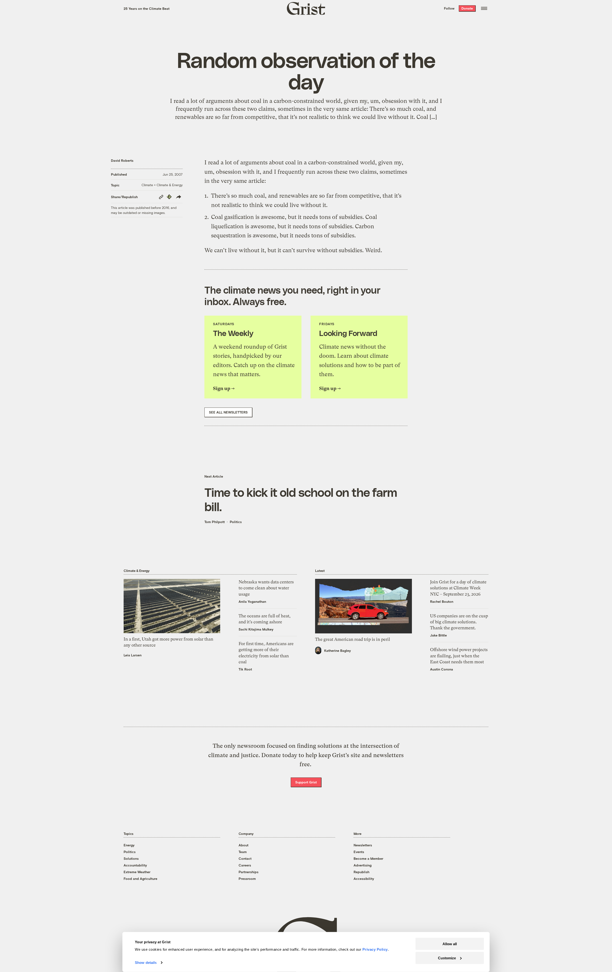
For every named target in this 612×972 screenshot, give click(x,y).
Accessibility (364, 879)
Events (359, 852)
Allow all (450, 944)
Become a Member (368, 858)
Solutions (131, 858)
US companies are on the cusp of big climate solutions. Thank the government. (459, 621)
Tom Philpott (214, 522)
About (243, 845)
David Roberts (122, 160)
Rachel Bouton (441, 601)
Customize (447, 958)
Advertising (363, 865)
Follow (449, 8)
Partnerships (248, 872)
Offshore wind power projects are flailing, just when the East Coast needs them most (459, 655)
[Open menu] (484, 8)
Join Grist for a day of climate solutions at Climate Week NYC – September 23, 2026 (458, 587)
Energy (129, 845)
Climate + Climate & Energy (162, 185)
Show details (146, 963)
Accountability (135, 865)
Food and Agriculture (140, 879)
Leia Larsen (133, 655)
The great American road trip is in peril (352, 639)
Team (243, 852)
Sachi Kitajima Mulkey (256, 629)
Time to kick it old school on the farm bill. (300, 499)
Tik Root (245, 669)
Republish (361, 872)
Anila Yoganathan (252, 601)
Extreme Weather (137, 872)
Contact (245, 858)
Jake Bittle (438, 635)
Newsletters (363, 845)
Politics (236, 522)
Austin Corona (441, 669)
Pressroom (247, 879)
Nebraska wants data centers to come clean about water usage (266, 587)
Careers (245, 865)
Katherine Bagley (337, 650)
